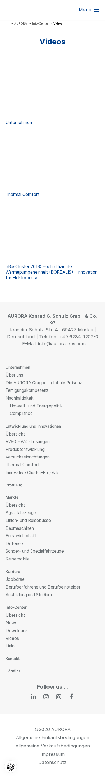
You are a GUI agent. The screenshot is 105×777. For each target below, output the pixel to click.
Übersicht (15, 434)
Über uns (14, 375)
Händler (13, 671)
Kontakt (13, 658)
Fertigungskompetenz (27, 390)
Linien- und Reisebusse (28, 520)
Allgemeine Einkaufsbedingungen (52, 737)
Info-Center (16, 607)
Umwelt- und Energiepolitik (36, 406)
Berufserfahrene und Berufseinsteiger (43, 587)
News (11, 622)
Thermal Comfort (22, 464)
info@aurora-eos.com (62, 343)
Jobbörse (15, 579)
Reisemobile (18, 559)
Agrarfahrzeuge (21, 512)
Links (11, 646)
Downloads (17, 630)
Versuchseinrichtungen (28, 457)
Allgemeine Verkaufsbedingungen (52, 746)
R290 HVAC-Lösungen (28, 441)
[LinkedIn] (33, 696)
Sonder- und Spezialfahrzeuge (35, 551)
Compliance (21, 413)
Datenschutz (52, 762)
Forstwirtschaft (21, 535)
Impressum (52, 754)
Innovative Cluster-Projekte (32, 472)
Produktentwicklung (25, 449)
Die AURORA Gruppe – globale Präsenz (44, 382)
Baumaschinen (20, 528)
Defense (14, 543)
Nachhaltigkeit (20, 398)
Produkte (14, 485)
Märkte (12, 497)
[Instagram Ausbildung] (59, 696)
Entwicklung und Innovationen (33, 426)
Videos (12, 638)
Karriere (13, 571)
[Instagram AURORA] (46, 696)
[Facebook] (71, 696)
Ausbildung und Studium (29, 595)
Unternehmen (18, 367)
